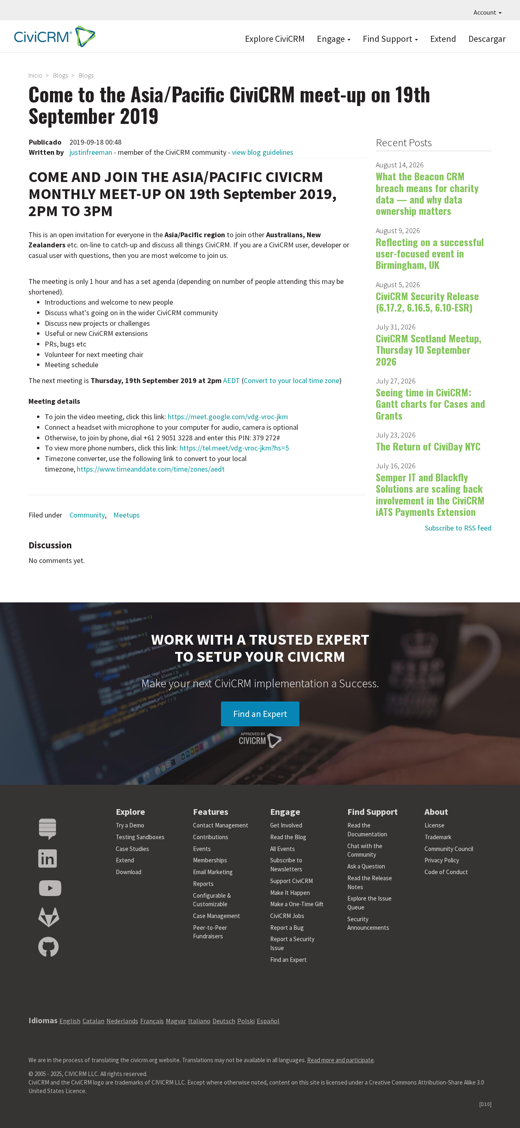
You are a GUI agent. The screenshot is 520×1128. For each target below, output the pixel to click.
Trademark (438, 837)
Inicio (35, 75)
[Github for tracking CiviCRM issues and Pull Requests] (48, 947)
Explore (130, 811)
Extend (443, 38)
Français (152, 1021)
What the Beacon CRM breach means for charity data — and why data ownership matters (427, 193)
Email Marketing (213, 872)
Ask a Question (366, 866)
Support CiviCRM (291, 881)
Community (87, 515)
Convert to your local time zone (291, 380)
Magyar (176, 1021)
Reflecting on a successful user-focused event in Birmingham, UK (430, 253)
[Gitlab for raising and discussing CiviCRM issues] (49, 918)
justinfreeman (90, 152)
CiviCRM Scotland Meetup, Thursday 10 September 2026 (428, 349)
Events (202, 849)
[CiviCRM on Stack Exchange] (47, 829)
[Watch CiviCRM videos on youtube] (50, 888)
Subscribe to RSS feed (458, 528)
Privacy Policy (442, 860)
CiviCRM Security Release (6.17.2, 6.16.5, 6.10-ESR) (427, 301)
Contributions (210, 837)
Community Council (449, 849)
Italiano (199, 1021)
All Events (282, 849)
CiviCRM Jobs (287, 916)
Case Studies (132, 849)
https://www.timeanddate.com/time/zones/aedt (151, 469)
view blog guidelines (262, 152)
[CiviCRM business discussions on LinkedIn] (47, 859)
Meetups (126, 515)
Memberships (210, 860)
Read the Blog (288, 837)
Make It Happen (290, 892)
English (69, 1021)
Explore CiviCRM (275, 38)
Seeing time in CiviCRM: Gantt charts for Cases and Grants (430, 403)
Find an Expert (260, 713)
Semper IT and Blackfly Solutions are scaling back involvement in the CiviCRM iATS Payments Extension (430, 494)
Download (128, 872)
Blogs (60, 75)
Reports (203, 884)
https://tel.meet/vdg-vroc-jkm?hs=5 (234, 447)
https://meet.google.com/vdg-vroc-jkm (228, 416)
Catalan (93, 1021)
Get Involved (286, 825)
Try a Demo (130, 825)
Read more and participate (340, 1060)
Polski (246, 1021)
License (434, 825)
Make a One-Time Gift (296, 904)
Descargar (487, 38)
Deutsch (223, 1021)
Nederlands (122, 1021)
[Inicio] (52, 36)
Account (486, 12)
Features (210, 811)
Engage (332, 38)
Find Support (388, 38)
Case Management (216, 916)
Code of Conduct (446, 872)
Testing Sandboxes (140, 837)
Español (268, 1021)
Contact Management (220, 825)
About (436, 811)
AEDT (231, 380)
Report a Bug (287, 927)
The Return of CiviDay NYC (428, 446)
